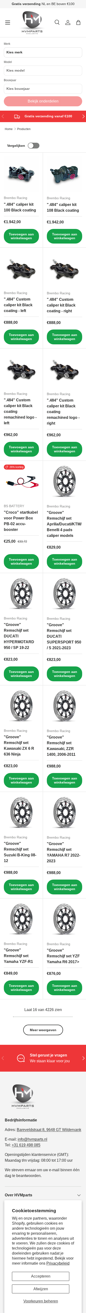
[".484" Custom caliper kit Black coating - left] (21, 269)
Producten (24, 129)
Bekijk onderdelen (43, 101)
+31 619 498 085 (26, 1145)
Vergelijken (16, 146)
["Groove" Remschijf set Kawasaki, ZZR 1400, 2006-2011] (64, 707)
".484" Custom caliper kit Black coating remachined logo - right (63, 411)
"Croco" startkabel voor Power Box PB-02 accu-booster (21, 521)
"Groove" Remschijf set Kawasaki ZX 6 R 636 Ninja (19, 745)
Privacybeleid (58, 1263)
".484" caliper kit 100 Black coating (20, 207)
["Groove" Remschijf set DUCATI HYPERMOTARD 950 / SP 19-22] (21, 594)
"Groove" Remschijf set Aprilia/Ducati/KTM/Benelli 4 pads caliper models (64, 524)
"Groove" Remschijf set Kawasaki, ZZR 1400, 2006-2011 (61, 745)
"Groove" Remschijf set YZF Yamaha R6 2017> (63, 956)
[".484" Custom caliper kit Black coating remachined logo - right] (64, 370)
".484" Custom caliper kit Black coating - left (18, 305)
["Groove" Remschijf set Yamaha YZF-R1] (21, 920)
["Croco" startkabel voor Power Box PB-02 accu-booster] (21, 482)
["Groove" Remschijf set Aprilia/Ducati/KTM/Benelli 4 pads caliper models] (64, 482)
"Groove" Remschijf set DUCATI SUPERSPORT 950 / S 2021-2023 (64, 636)
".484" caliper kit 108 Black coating (63, 207)
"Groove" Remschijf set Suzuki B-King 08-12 (20, 852)
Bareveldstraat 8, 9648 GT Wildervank (49, 1130)
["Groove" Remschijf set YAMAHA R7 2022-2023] (64, 813)
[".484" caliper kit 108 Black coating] (64, 174)
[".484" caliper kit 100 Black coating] (21, 174)
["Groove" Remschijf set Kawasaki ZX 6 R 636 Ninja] (21, 706)
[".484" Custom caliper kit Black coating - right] (64, 269)
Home (9, 129)
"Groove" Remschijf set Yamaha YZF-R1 (18, 956)
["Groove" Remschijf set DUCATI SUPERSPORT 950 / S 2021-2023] (64, 594)
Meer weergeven (43, 1030)
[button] (78, 22)
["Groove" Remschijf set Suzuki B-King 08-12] (21, 813)
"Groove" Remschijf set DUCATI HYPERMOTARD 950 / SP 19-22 (19, 636)
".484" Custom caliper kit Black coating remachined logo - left (20, 411)
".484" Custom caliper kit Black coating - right (61, 305)
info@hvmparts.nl (32, 1139)
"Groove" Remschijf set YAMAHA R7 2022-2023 (63, 852)
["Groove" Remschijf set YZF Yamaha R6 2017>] (64, 920)
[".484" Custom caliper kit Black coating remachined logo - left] (21, 369)
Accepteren (40, 1276)
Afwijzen (40, 1289)
